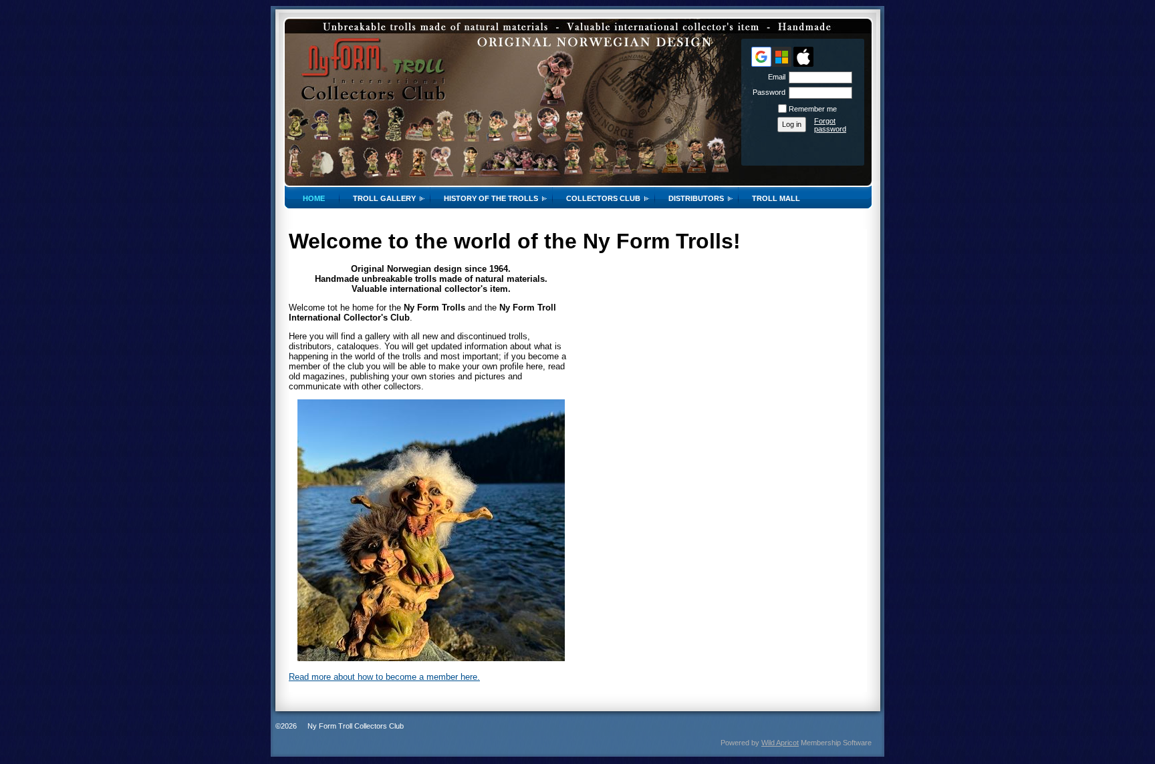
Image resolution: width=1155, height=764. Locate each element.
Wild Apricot (780, 743)
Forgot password (830, 125)
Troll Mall (776, 198)
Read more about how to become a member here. (384, 677)
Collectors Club (603, 198)
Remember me (813, 109)
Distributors (696, 198)
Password (766, 92)
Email (774, 77)
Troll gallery (384, 198)
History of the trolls (491, 198)
